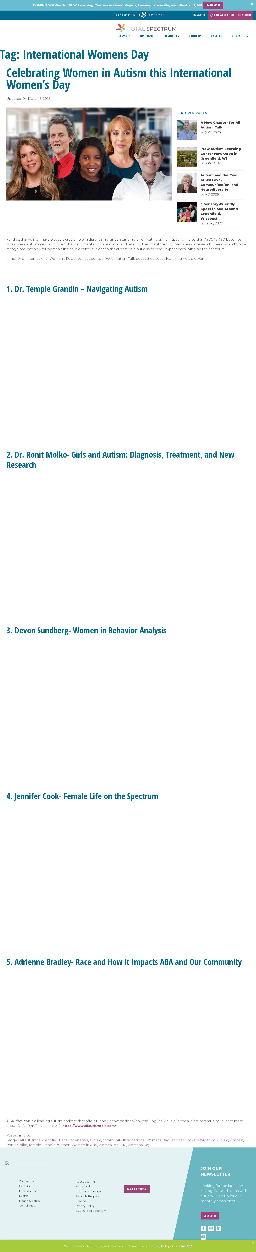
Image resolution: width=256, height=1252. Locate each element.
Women (63, 1145)
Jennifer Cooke (182, 1140)
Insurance (147, 36)
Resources (171, 36)
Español (81, 1201)
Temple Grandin (42, 1145)
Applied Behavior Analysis (66, 1140)
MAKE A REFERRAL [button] (137, 1189)
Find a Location (224, 15)
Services (124, 36)
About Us (195, 36)
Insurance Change (88, 1191)
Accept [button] (186, 1246)
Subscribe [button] (210, 1216)
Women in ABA (84, 1145)
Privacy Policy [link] (159, 1246)
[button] (252, 1242)
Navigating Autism (212, 1140)
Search (246, 15)
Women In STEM (112, 1145)
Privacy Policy (85, 1206)
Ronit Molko (16, 1145)
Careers (216, 36)
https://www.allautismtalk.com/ (89, 1126)
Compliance (27, 1205)
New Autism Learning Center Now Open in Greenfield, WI (221, 153)
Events (23, 1195)
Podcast (236, 1140)
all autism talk (32, 1140)
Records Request (88, 1196)
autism (95, 1140)
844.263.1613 (199, 15)
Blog (27, 1135)
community (112, 1140)
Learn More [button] (213, 5)
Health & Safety (29, 1200)
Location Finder (29, 1191)
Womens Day (139, 1145)
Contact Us (240, 36)
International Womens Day (145, 1140)
